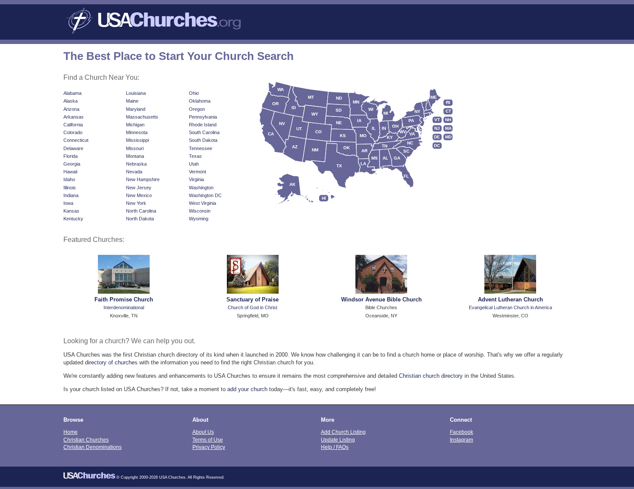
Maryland (135, 109)
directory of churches (111, 362)
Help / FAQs (334, 447)
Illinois (69, 187)
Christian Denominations (92, 447)
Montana (135, 156)
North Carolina (141, 210)
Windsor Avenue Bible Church (381, 299)
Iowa (68, 203)
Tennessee (200, 148)
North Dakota (140, 218)
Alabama (72, 93)
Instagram (461, 439)
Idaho (69, 179)
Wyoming (198, 218)
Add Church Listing (343, 432)
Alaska (70, 100)
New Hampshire (143, 179)
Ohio (194, 93)
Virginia (196, 179)
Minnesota (137, 132)
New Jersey (138, 187)
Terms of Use (207, 439)
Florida (70, 156)
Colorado (72, 132)
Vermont (197, 171)
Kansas (71, 210)
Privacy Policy (208, 447)
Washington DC (205, 195)
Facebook (461, 432)
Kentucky (73, 218)
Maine (132, 100)
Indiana (70, 195)
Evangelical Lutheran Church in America (510, 307)
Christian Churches (86, 439)
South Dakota (203, 140)
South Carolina (204, 132)
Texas (195, 156)
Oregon (197, 109)
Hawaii (70, 171)
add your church (247, 389)
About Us (203, 432)
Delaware (73, 148)
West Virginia (202, 203)
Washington (201, 187)
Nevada (134, 171)
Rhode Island (203, 124)
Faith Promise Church (123, 299)
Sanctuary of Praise (252, 299)
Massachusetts (142, 116)
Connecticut (75, 140)
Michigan (135, 124)
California (73, 124)
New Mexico (139, 195)
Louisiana (136, 93)
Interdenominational (124, 307)
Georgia (71, 163)
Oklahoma (199, 100)
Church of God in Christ (252, 307)
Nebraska (136, 163)
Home (70, 432)
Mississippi (137, 140)
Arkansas (73, 116)
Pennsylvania (203, 116)
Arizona (71, 109)
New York (136, 203)
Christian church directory (431, 376)
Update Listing (338, 439)
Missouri (135, 148)
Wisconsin (199, 210)
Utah (194, 163)
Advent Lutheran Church (510, 299)
